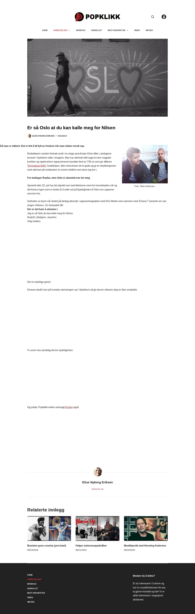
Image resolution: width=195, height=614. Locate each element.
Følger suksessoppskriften (91, 545)
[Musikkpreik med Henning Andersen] (146, 528)
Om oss (149, 30)
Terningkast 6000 (36, 165)
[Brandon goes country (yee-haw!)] (49, 528)
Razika (68, 407)
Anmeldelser (60, 30)
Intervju (80, 30)
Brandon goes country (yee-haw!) (46, 545)
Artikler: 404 (97, 489)
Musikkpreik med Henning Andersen (145, 545)
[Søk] (152, 16)
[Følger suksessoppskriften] (97, 528)
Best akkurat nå (116, 30)
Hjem (44, 30)
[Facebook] (164, 16)
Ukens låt (96, 30)
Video (137, 30)
